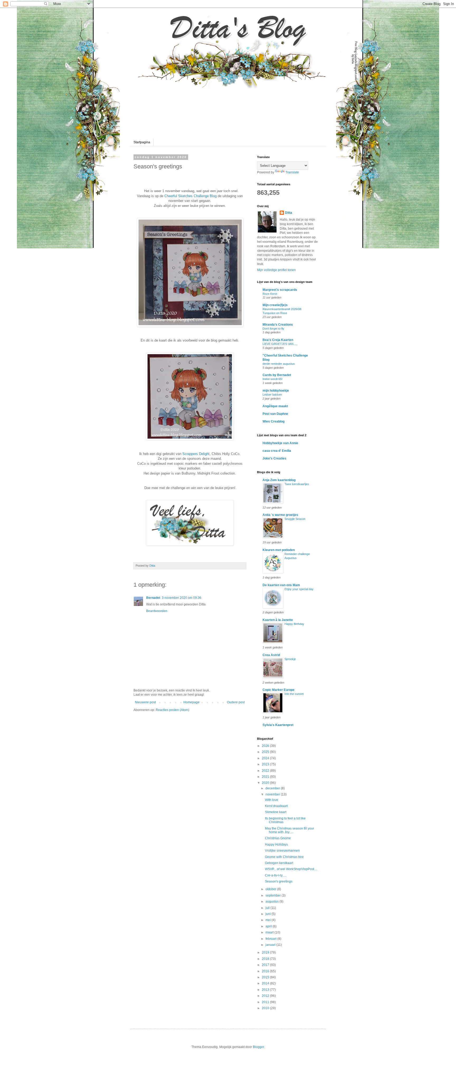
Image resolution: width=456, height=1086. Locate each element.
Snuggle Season (294, 518)
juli (267, 908)
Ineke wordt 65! (272, 379)
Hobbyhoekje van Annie (280, 443)
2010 (266, 1008)
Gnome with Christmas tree (284, 857)
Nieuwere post (145, 702)
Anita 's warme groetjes (280, 515)
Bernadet (153, 598)
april (269, 926)
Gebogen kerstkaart (279, 863)
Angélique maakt (275, 406)
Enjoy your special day (299, 589)
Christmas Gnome (278, 838)
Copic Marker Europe (278, 690)
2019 (266, 952)
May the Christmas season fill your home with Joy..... (289, 830)
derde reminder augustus (279, 363)
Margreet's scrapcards (280, 290)
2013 (266, 990)
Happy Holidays (276, 844)
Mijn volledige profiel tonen (276, 270)
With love (271, 800)
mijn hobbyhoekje (276, 390)
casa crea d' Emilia (277, 451)
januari (270, 945)
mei (268, 920)
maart (269, 932)
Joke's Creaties (274, 458)
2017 (266, 965)
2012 (266, 996)
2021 (266, 777)
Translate (292, 172)
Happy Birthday (294, 623)
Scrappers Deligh (195, 454)
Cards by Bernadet (277, 375)
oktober (271, 889)
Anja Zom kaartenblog (279, 480)
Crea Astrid (271, 655)
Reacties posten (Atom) (172, 710)
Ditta (288, 213)
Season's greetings (278, 881)
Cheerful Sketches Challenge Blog (190, 196)
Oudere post (236, 702)
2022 (266, 770)
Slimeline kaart (275, 812)
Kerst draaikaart (276, 806)
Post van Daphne (275, 414)
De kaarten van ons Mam (281, 585)
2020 (266, 783)
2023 (266, 764)
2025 (266, 752)
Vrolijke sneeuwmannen (282, 850)
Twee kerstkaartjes (296, 484)
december (273, 788)
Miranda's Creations (278, 324)
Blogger (258, 1047)
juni (268, 914)
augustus (272, 901)
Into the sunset (293, 693)
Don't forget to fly (273, 328)
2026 (266, 746)
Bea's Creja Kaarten (278, 340)
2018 (266, 959)
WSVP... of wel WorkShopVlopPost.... (291, 869)
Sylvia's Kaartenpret (278, 725)
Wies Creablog (273, 421)
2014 (266, 983)
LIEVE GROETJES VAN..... (280, 343)
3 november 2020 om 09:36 (181, 598)
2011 (266, 1002)
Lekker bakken (272, 394)
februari (271, 939)
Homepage (191, 702)
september (273, 895)
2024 (266, 758)
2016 (266, 971)
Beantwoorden (156, 611)
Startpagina (142, 142)
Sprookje (290, 659)
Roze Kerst (270, 293)
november (273, 794)
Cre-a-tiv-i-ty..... (275, 875)
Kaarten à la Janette (278, 620)
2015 (266, 977)
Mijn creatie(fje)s (275, 305)
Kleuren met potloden (279, 550)
